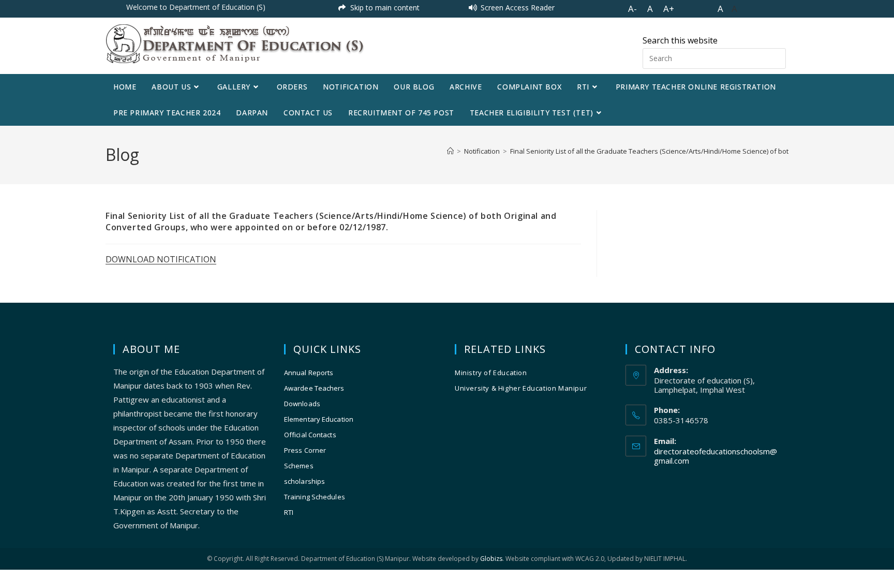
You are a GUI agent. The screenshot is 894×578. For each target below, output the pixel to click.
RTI (288, 512)
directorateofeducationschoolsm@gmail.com (715, 456)
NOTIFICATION (186, 259)
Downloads (302, 403)
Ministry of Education (491, 372)
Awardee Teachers (314, 388)
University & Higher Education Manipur (521, 388)
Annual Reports (308, 372)
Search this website (680, 40)
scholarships (304, 481)
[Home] (450, 151)
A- (632, 8)
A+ (668, 8)
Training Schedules (314, 496)
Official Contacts (310, 434)
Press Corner (305, 450)
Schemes (299, 465)
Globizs (491, 558)
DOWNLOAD (131, 259)
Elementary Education (318, 419)
